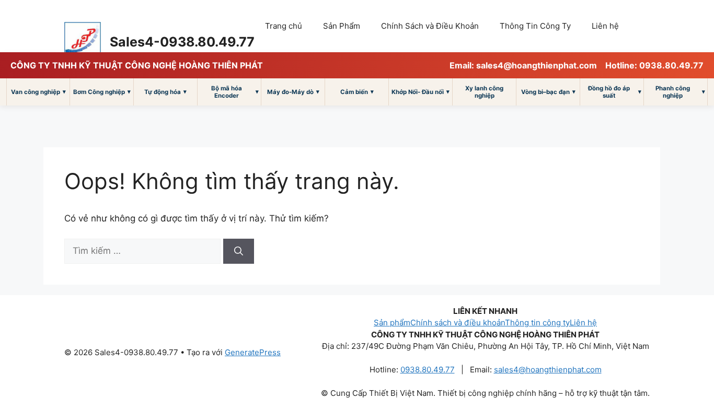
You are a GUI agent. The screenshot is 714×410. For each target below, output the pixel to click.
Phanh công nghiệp (680, 92)
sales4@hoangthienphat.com (548, 369)
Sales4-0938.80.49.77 (182, 42)
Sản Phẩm (341, 26)
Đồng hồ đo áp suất (614, 92)
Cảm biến (357, 92)
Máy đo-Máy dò (293, 92)
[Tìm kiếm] (238, 251)
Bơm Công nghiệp (102, 92)
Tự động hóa (165, 92)
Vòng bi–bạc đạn (548, 92)
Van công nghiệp (38, 92)
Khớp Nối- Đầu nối (420, 92)
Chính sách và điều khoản (457, 322)
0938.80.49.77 (427, 369)
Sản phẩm (392, 322)
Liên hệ (605, 26)
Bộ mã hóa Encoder (235, 92)
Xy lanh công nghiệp (484, 92)
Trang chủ (283, 26)
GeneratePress (253, 352)
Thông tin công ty (537, 322)
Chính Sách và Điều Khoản (430, 26)
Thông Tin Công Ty (535, 26)
